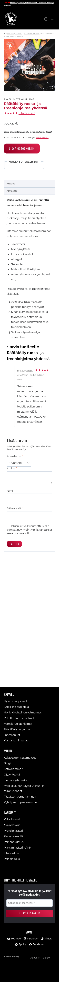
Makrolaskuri (12, 825)
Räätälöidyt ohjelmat (19, 99)
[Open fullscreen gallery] (51, 87)
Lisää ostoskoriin (22, 148)
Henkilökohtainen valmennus (23, 712)
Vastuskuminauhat (16, 740)
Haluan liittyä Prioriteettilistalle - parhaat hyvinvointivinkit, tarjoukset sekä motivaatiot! (29, 529)
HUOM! (7, 3)
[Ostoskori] (45, 19)
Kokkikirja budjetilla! (17, 706)
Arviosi (12, 468)
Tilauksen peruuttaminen (20, 796)
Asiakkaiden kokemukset (20, 757)
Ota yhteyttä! (12, 774)
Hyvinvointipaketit (15, 701)
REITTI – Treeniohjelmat (19, 718)
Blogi (7, 763)
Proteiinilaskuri (13, 830)
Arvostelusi (15, 456)
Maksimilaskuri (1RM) (17, 847)
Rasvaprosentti (13, 836)
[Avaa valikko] (52, 19)
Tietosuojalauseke (15, 780)
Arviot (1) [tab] (12, 190)
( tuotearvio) (27, 113)
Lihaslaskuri (11, 853)
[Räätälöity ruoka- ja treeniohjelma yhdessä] (29, 65)
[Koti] (5, 33)
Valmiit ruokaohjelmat (18, 723)
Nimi (10, 490)
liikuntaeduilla (42, 137)
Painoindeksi (12, 858)
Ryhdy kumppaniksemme (20, 802)
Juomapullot (12, 734)
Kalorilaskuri (12, 819)
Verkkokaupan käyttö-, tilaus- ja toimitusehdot (24, 788)
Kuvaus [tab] (11, 183)
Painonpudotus (13, 842)
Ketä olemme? (13, 769)
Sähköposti (14, 508)
